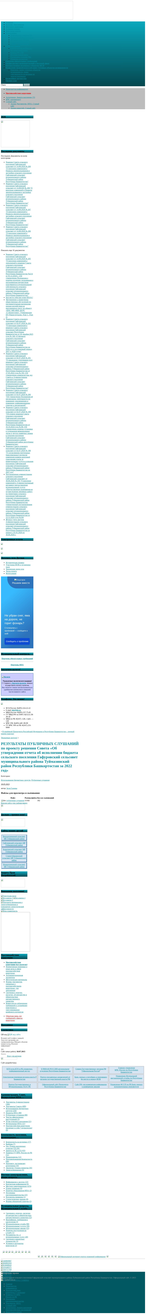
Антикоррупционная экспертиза (14, 976)
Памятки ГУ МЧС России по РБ (13, 1296)
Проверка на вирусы (19, 59)
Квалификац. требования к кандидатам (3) (17, 1221)
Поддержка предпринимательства (15, 1300)
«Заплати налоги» (19, 683)
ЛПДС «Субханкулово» (20, 44)
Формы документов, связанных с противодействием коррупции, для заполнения (14, 986)
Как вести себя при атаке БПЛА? (19, 297)
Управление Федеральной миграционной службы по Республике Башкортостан (126, 1078)
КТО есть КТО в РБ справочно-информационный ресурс (20, 1070)
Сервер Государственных (85, 1069)
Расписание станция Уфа (21, 57)
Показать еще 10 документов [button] (13, 250)
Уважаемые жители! (9, 738)
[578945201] (6, 1276)
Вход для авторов (14, 1056)
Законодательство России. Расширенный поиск (21, 49)
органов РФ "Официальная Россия (93, 1070)
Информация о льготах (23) (17, 1182)
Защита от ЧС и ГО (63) (15, 1151)
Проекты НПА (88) (13, 1113)
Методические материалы (16, 980)
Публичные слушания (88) (16, 1115)
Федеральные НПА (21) (15, 1124)
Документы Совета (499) (16, 1106)
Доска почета (11, 571)
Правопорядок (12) (13, 1157)
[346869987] (6, 1261)
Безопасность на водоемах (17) (18, 1142)
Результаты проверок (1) (16, 1197)
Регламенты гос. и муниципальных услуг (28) (17, 1236)
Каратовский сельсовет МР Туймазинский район (14, 850)
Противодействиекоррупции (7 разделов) (15, 1291)
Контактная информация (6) (17, 1184)
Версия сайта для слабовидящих (14, 803)
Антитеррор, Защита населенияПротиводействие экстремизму (19, 1309)
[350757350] (6, 1270)
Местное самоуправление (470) (18, 1186)
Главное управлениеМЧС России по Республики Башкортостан (126, 1070)
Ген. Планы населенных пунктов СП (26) (16, 1147)
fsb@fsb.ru (16, 710)
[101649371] (6, 1267)
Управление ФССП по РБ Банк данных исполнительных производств (126, 1085)
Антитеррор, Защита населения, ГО (20, 97)
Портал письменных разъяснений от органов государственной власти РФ (55, 1078)
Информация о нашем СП (21, 35)
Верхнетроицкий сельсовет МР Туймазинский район (14, 837)
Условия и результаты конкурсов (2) (14, 1244)
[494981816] (6, 1263)
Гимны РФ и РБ (17, 53)
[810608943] (6, 1265)
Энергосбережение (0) (15, 1170)
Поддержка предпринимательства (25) (16, 1194)
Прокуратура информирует (17, 89)
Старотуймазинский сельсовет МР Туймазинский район (14, 858)
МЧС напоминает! (13, 99)
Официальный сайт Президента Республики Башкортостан (55, 1085)
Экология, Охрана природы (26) (19, 1168)
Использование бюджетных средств (15, 780)
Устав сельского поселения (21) (18, 1121)
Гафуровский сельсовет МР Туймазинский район (14, 844)
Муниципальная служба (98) (17, 1224)
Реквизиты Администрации (22, 38)
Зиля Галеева (11, 788)
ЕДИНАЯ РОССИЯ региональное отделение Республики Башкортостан (55, 1070)
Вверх (3, 1054)
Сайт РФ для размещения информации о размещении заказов (91, 1085)
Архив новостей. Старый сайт (23, 108)
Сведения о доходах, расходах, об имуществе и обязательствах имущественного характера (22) (19, 1215)
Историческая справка (20, 42)
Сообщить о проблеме (17, 641)
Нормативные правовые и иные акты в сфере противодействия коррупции (16, 970)
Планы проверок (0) (14, 1188)
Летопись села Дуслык (20, 40)
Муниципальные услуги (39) (17, 1226)
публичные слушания (15, 801)
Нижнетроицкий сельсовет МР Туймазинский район (14, 865)
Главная (9, 1284)
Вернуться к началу (14, 1312)
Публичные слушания (40, 780)
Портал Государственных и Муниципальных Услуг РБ (19, 1085)
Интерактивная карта (19, 55)
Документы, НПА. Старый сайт (13, 1304)
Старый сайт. (11, 102)
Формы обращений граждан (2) (18, 1201)
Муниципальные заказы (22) (17, 1228)
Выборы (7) (10, 1144)
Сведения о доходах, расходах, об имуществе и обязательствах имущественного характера (16, 997)
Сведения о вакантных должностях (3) (15, 1240)
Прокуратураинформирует (11, 1287)
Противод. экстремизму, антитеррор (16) (16, 1164)
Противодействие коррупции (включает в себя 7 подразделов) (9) (19, 1128)
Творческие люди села (15, 569)
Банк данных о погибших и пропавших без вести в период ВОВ (91, 1078)
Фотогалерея (11, 573)
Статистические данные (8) (17, 1199)
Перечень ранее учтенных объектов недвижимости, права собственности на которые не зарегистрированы (25, 73)
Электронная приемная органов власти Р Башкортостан (19, 1078)
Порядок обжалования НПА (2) (19, 1191)
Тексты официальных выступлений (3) (15, 1118)
